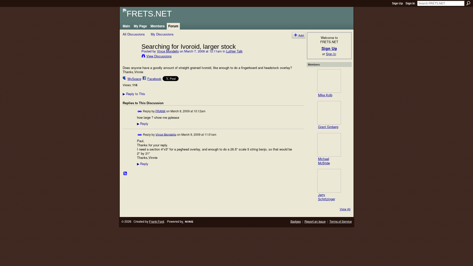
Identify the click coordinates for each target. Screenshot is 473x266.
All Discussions (134, 34)
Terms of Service (340, 221)
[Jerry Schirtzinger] (329, 181)
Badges (295, 221)
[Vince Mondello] (130, 57)
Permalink (139, 111)
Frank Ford (156, 221)
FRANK (160, 111)
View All (345, 209)
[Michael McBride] (329, 145)
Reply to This (134, 93)
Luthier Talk (234, 51)
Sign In (410, 3)
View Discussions (159, 56)
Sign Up (397, 3)
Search (468, 3)
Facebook (154, 78)
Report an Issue (315, 221)
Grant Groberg (328, 126)
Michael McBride (324, 160)
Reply (142, 123)
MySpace (134, 78)
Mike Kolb (325, 95)
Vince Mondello (168, 51)
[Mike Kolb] (329, 81)
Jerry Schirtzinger (326, 196)
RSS (125, 173)
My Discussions (162, 34)
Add (301, 35)
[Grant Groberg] (329, 113)
